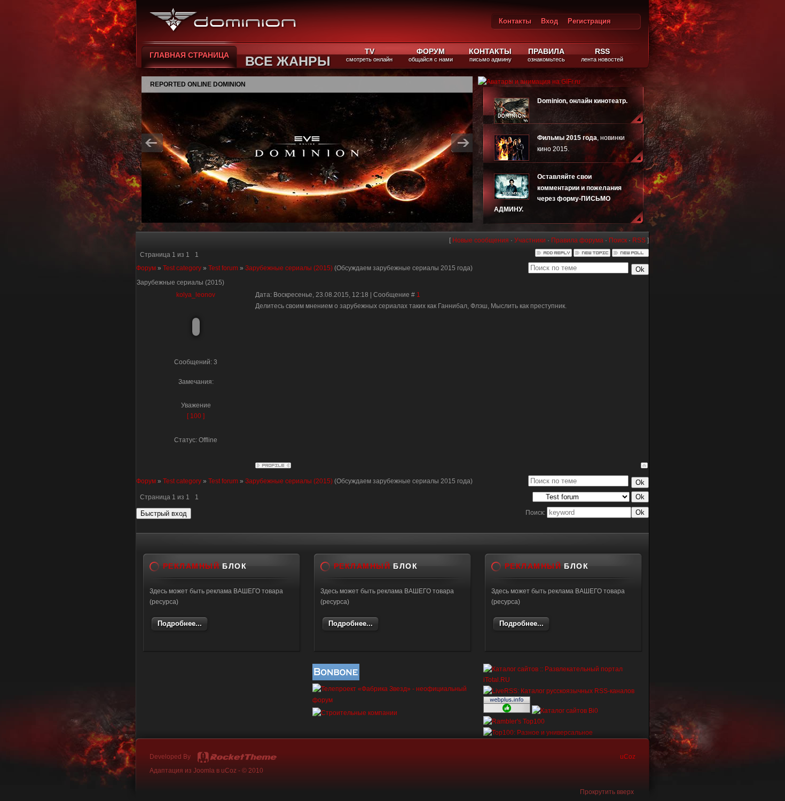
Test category (182, 268)
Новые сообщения (480, 240)
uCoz (627, 756)
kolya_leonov (195, 295)
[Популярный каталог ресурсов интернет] (335, 678)
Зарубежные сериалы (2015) (289, 268)
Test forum (223, 268)
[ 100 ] (196, 416)
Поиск (618, 240)
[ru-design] (237, 757)
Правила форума (577, 240)
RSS (639, 240)
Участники (530, 240)
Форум (146, 268)
